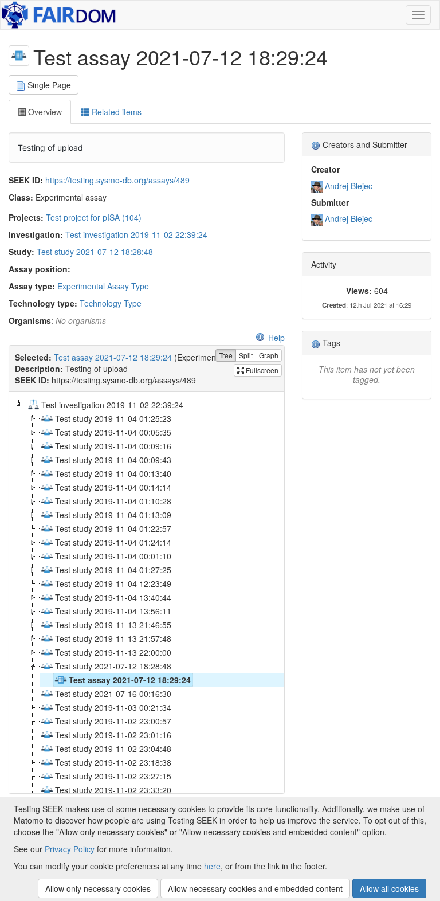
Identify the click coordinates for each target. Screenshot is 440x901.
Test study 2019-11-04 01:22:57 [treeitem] (113, 528)
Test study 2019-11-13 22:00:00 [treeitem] (113, 652)
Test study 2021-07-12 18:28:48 (95, 251)
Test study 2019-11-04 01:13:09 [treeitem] (113, 514)
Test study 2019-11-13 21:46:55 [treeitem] (113, 624)
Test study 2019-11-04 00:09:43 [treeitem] (113, 459)
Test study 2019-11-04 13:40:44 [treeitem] (113, 597)
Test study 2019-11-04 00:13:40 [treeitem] (113, 473)
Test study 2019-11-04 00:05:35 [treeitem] (113, 432)
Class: (21, 197)
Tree (226, 355)
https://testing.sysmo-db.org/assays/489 (117, 180)
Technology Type (111, 303)
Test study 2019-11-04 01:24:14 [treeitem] (113, 542)
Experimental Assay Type (103, 286)
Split (246, 355)
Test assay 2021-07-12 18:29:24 (113, 357)
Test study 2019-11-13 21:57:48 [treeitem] (113, 638)
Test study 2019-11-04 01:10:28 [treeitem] (113, 501)
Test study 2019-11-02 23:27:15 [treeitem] (113, 776)
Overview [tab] (44, 111)
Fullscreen (261, 370)
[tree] (146, 592)
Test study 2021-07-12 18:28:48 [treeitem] (113, 666)
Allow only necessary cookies (98, 888)
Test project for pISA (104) (94, 217)
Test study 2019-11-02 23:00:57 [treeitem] (113, 721)
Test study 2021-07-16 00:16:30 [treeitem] (113, 693)
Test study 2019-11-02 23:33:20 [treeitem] (113, 790)
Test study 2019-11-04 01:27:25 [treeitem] (113, 569)
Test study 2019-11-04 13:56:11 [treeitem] (113, 611)
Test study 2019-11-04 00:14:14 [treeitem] (113, 487)
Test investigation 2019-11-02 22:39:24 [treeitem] (112, 404)
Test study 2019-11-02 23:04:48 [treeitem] (113, 748)
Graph (268, 355)
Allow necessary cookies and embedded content (255, 888)
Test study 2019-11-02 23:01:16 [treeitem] (113, 735)
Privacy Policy (70, 849)
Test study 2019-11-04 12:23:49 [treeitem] (113, 583)
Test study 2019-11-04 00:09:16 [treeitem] (113, 446)
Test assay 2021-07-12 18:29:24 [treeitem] (130, 679)
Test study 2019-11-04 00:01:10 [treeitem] (113, 556)
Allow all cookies (389, 888)
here (212, 866)
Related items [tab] (115, 111)
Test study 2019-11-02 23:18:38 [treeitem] (113, 762)
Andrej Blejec (348, 185)
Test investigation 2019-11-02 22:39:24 (136, 234)
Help (276, 337)
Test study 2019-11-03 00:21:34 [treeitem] (113, 707)
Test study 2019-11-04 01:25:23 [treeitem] (113, 418)
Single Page (49, 85)
